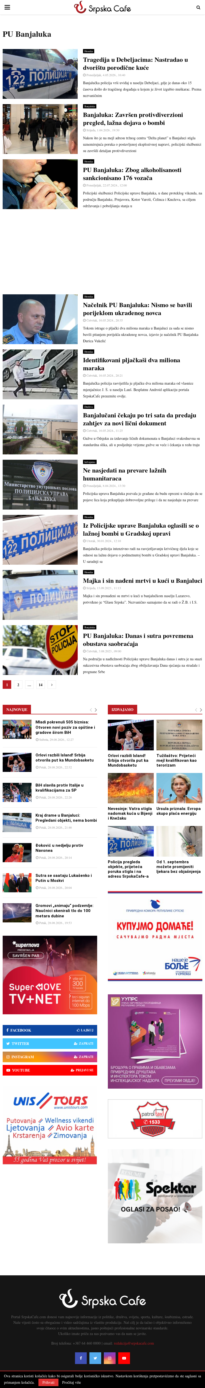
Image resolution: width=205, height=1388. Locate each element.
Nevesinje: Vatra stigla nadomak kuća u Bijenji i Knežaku (130, 813)
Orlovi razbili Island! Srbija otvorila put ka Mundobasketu (65, 758)
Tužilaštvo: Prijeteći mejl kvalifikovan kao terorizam (176, 760)
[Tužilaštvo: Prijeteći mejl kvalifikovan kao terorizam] (179, 735)
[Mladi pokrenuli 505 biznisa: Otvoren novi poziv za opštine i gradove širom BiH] (17, 729)
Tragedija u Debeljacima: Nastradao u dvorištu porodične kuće (135, 63)
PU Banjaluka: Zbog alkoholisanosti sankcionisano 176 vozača (132, 173)
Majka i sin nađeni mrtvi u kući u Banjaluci (142, 580)
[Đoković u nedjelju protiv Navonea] (17, 852)
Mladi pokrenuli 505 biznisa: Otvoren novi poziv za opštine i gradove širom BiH (65, 727)
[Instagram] (110, 1358)
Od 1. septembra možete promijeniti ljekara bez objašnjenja (178, 867)
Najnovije (16, 709)
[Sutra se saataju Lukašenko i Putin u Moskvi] (17, 882)
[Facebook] (81, 1358)
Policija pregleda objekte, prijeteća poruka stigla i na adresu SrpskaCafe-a (128, 869)
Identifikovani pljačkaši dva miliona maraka (131, 363)
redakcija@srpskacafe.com (134, 1343)
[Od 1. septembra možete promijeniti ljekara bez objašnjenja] (179, 841)
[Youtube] (124, 1358)
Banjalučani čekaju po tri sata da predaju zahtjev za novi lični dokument (139, 419)
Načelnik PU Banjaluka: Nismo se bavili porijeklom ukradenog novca (137, 308)
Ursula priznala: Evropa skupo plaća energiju (178, 811)
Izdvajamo (89, 462)
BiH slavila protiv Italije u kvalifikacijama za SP (60, 788)
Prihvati (48, 1382)
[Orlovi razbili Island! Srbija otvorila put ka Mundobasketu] (17, 762)
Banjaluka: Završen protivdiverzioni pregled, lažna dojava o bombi (133, 118)
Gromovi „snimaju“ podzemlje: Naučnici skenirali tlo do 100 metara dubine (64, 910)
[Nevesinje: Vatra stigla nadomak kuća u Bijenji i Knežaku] (131, 788)
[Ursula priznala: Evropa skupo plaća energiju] (179, 788)
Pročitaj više (71, 1382)
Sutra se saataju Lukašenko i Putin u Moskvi (64, 878)
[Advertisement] (102, 251)
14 (40, 684)
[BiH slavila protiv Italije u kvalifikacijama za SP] (17, 792)
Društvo (88, 407)
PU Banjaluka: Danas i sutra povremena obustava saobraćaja (138, 639)
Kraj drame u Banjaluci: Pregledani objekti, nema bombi (66, 818)
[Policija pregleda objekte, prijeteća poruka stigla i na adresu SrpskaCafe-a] (131, 841)
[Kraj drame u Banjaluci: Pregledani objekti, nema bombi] (17, 822)
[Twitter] (95, 1358)
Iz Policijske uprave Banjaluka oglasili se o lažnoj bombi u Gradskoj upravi (141, 529)
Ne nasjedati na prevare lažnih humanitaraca (124, 474)
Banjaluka (89, 106)
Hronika (88, 51)
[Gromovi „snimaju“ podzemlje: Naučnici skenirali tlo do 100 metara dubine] (17, 912)
